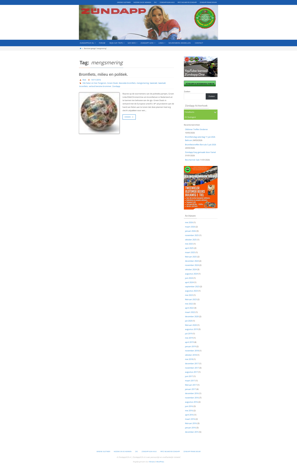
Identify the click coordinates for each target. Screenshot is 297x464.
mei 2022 (189, 303)
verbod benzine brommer (100, 86)
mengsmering (143, 83)
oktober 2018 (191, 355)
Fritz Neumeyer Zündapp (187, 2)
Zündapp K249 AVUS (167, 2)
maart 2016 (190, 419)
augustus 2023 (191, 291)
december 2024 (192, 261)
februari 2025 (191, 256)
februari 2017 (191, 385)
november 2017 (192, 368)
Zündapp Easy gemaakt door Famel (200, 152)
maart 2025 (190, 252)
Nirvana (152, 462)
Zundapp (116, 86)
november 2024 (192, 265)
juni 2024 (189, 278)
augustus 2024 (191, 273)
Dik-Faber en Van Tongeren (94, 83)
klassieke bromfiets (127, 83)
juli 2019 (188, 333)
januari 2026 (190, 231)
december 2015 (192, 432)
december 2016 (192, 393)
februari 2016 (191, 423)
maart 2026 (190, 226)
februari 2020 (191, 325)
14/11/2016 (96, 80)
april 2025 (189, 248)
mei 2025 (189, 244)
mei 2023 (189, 295)
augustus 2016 (191, 402)
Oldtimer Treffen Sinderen (196, 129)
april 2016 (189, 414)
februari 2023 (191, 299)
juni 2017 (189, 376)
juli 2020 (188, 321)
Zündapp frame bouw (208, 2)
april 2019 (189, 342)
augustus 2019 (191, 329)
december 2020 (192, 316)
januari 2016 (190, 427)
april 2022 (189, 308)
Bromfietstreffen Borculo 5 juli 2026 (200, 144)
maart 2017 (190, 380)
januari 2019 (190, 346)
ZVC (155, 2)
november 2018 (192, 350)
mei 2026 (189, 222)
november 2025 (192, 235)
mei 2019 (189, 338)
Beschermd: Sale (192, 160)
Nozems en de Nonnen (142, 2)
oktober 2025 (191, 239)
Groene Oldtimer (124, 2)
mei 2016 (189, 410)
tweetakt (153, 83)
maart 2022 (190, 312)
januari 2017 (190, 389)
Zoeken (187, 91)
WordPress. (160, 462)
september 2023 (192, 286)
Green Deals (112, 83)
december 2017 (192, 363)
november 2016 (192, 397)
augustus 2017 (191, 372)
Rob (84, 80)
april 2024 (189, 282)
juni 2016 (189, 406)
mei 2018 (189, 359)
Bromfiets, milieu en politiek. (103, 74)
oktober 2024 (191, 269)
